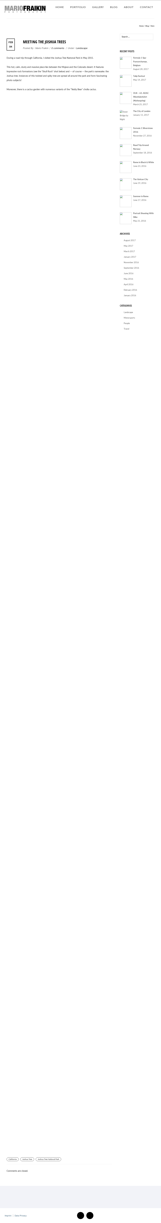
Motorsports (129, 318)
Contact (146, 7)
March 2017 (129, 252)
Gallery (98, 7)
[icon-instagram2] (89, 1215)
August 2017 (130, 241)
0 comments (57, 48)
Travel (126, 329)
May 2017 (128, 246)
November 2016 (131, 263)
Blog (114, 7)
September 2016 (131, 268)
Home (60, 7)
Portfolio (78, 7)
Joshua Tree (27, 1159)
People (127, 323)
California (13, 1159)
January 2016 (130, 296)
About (129, 7)
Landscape (81, 48)
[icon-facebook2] (81, 1215)
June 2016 (128, 274)
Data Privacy (21, 1215)
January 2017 (130, 257)
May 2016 (128, 279)
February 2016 (130, 290)
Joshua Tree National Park (48, 1159)
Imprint (8, 1215)
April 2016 (128, 285)
